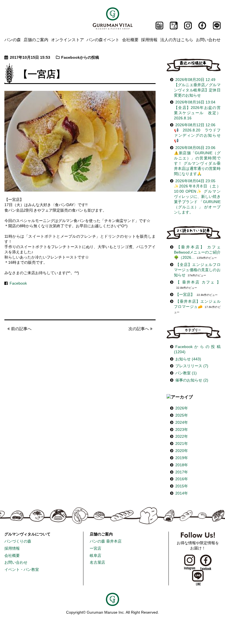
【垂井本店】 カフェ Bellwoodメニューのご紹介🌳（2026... (197, 252)
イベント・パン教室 (21, 570)
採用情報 (149, 39)
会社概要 (130, 39)
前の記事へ (21, 328)
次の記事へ (139, 328)
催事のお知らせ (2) (191, 380)
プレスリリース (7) (191, 366)
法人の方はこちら (176, 39)
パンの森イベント (102, 39)
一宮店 (95, 548)
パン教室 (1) (186, 373)
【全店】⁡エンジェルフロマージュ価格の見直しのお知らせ (197, 270)
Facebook (18, 283)
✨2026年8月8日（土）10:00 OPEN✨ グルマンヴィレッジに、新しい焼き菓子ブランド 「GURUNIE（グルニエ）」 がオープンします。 (197, 196)
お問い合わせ (208, 39)
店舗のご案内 (36, 39)
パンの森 (12, 39)
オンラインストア (67, 39)
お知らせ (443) (188, 359)
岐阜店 (95, 556)
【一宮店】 (185, 295)
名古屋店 (97, 562)
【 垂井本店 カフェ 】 (197, 282)
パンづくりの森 (17, 541)
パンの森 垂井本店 (106, 541)
